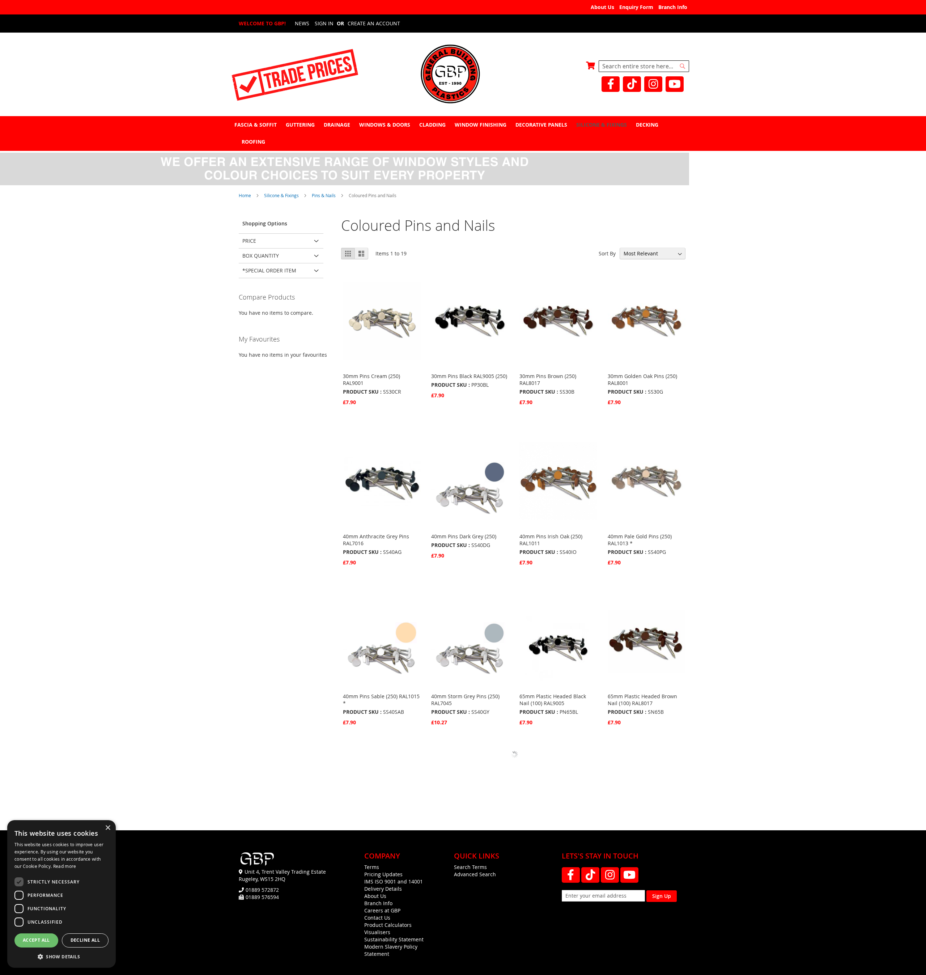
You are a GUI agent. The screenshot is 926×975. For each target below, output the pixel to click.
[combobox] (644, 66)
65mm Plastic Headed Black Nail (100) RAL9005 (552, 700)
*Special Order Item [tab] (269, 270)
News (302, 23)
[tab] (463, 133)
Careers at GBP (382, 910)
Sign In (324, 23)
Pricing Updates (383, 874)
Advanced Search (475, 874)
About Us (602, 7)
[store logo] (463, 75)
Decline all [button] (85, 940)
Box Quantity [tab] (260, 255)
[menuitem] (256, 124)
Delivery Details (383, 888)
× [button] (107, 828)
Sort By (607, 253)
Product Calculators (388, 924)
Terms (371, 867)
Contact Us (377, 917)
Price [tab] (249, 240)
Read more (64, 866)
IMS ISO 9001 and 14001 (393, 881)
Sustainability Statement (394, 939)
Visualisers (377, 932)
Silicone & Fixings (282, 195)
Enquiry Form (636, 7)
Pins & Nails (324, 195)
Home (245, 195)
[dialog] (61, 894)
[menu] (463, 133)
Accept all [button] (36, 940)
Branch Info (672, 7)
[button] (61, 956)
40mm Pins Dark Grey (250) (463, 536)
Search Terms (470, 867)
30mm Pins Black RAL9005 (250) (469, 376)
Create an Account (374, 23)
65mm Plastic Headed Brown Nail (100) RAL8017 (642, 700)
